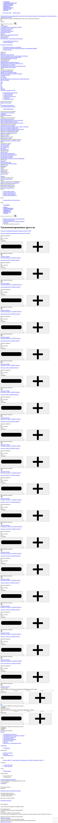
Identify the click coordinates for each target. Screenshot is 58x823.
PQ (1, 84)
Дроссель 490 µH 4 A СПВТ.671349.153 (10, 340)
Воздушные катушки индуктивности (12, 47)
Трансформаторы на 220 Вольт (8, 64)
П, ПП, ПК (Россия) (8, 94)
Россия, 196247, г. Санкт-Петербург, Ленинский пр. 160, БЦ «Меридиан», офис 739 (23, 760)
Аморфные (3, 114)
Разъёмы (3, 176)
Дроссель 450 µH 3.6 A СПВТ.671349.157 (10, 314)
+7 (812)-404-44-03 (7, 766)
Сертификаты (6, 6)
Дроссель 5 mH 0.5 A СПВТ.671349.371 (10, 582)
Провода (3, 33)
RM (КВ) (3, 89)
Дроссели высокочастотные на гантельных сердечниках (14, 56)
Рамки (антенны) (7, 49)
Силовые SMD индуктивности (10, 41)
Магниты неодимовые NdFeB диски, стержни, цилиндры (14, 126)
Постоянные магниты (6, 29)
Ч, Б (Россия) (6, 97)
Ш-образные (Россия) (8, 99)
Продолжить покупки (15, 790)
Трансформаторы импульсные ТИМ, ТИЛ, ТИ (12, 63)
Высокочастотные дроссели (7, 54)
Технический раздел (8, 4)
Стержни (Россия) (7, 95)
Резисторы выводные (6, 162)
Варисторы (3, 148)
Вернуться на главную (6, 821)
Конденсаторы (4, 152)
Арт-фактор (3, 783)
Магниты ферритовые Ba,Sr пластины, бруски (12, 122)
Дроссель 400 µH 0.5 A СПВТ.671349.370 (10, 287)
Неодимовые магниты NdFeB (8, 125)
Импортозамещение (8, 7)
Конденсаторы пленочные (7, 156)
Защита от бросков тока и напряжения (10, 182)
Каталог (5, 207)
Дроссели (3, 53)
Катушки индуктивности (7, 44)
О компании (6, 1)
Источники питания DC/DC (7, 187)
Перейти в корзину (5, 790)
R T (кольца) (4, 77)
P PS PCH (3, 76)
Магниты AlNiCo (5, 135)
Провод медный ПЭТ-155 (9, 192)
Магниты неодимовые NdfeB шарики (10, 130)
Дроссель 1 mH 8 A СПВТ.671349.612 (10, 394)
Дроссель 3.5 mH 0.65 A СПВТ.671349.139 (11, 529)
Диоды (2, 168)
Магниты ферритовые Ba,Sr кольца (9, 121)
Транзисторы (4, 171)
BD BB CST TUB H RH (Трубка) (8, 72)
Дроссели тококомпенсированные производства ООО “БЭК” (15, 233)
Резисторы (3, 161)
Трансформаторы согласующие (8, 67)
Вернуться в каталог (5, 818)
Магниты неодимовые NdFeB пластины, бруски (12, 129)
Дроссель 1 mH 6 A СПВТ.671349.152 (10, 367)
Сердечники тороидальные (7, 105)
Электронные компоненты (7, 31)
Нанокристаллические (6, 115)
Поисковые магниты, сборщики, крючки (10, 140)
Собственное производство (10, 2)
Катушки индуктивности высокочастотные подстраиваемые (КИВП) (20, 48)
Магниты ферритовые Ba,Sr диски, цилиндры (12, 120)
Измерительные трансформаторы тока (10, 62)
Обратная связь (7, 8)
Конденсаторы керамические (8, 153)
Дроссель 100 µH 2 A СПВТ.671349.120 (10, 260)
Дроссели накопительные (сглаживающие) (11, 57)
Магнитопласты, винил (6, 138)
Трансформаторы (5, 61)
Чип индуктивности (8, 42)
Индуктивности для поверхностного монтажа (12, 38)
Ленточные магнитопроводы (8, 112)
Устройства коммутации (6, 179)
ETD (2, 87)
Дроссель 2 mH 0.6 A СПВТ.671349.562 (10, 448)
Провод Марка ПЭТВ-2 (9, 191)
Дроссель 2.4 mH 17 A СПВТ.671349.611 (10, 475)
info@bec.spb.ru (7, 771)
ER (1, 86)
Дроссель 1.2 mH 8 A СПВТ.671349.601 (10, 421)
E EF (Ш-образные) (5, 75)
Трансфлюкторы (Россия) (9, 96)
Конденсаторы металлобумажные (9, 154)
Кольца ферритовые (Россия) (10, 92)
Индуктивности (4, 37)
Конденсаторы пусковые (6, 157)
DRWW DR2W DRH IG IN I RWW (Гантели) (11, 73)
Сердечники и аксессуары (7, 28)
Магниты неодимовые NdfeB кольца (9, 128)
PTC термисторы (5, 147)
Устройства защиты (5, 144)
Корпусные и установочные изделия (9, 34)
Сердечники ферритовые (7, 71)
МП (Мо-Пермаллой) (8, 109)
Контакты (5, 10)
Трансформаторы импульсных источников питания (13, 66)
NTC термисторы (5, 145)
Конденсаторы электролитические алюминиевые (12, 158)
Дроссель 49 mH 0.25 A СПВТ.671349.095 (11, 663)
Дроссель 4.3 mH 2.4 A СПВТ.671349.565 (10, 555)
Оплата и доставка (8, 5)
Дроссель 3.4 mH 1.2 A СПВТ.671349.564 (10, 502)
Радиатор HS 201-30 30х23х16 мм (11, 200)
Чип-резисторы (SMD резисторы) (9, 163)
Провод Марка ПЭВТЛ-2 (9, 194)
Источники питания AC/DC (7, 185)
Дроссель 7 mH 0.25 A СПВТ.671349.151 (10, 636)
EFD (2, 82)
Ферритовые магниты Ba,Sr (7, 119)
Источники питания (5, 32)
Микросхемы (4, 166)
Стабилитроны (4, 173)
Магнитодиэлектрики (6, 102)
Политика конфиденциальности (8, 779)
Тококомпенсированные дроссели (9, 58)
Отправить (3, 707)
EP (1, 85)
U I (1, 81)
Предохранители (5, 149)
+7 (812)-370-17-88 (7, 765)
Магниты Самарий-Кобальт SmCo (9, 133)
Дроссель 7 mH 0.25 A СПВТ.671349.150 (10, 609)
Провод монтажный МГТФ (10, 195)
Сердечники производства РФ (8, 90)
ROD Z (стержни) (5, 80)
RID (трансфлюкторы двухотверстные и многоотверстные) (15, 78)
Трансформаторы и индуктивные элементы (11, 27)
